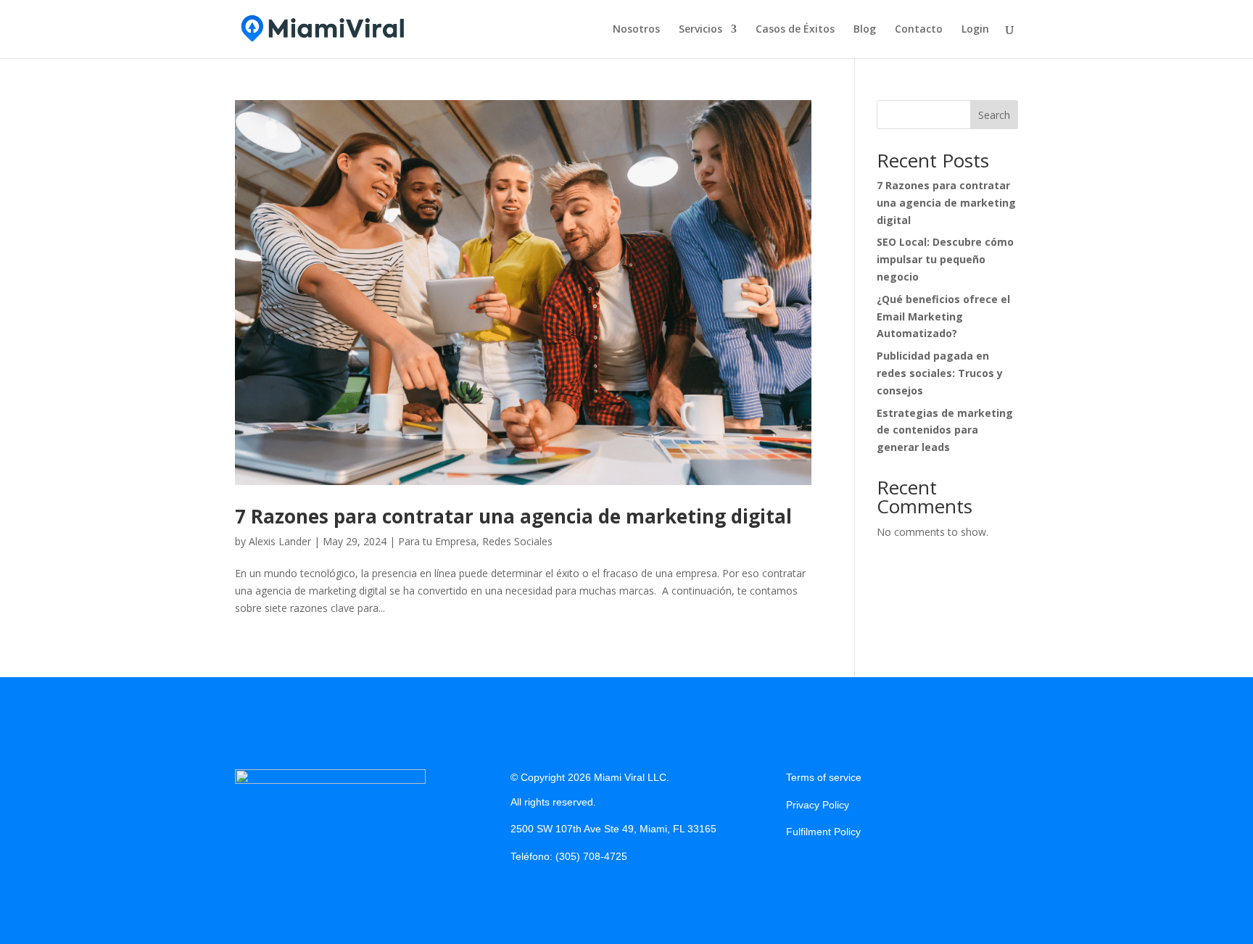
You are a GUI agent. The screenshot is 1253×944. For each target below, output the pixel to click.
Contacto (919, 30)
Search (994, 115)
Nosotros (636, 30)
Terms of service (823, 777)
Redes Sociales (517, 541)
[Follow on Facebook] (797, 867)
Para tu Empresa (437, 541)
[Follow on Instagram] (826, 867)
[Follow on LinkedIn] (855, 867)
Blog (864, 30)
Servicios (700, 30)
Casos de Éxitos (795, 30)
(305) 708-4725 (591, 856)
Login (975, 30)
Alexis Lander (280, 541)
